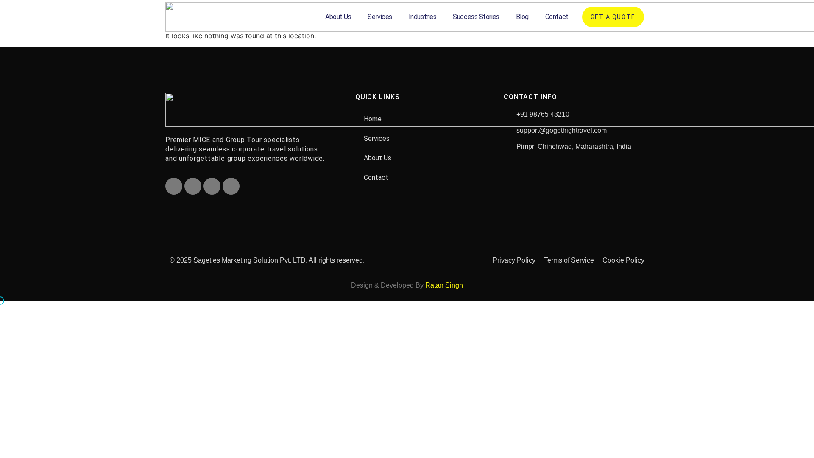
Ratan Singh (444, 285)
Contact (557, 17)
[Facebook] (173, 186)
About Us (338, 17)
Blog (522, 17)
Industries (423, 17)
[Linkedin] (231, 186)
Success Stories (476, 17)
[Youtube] (212, 186)
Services (380, 17)
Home (373, 119)
